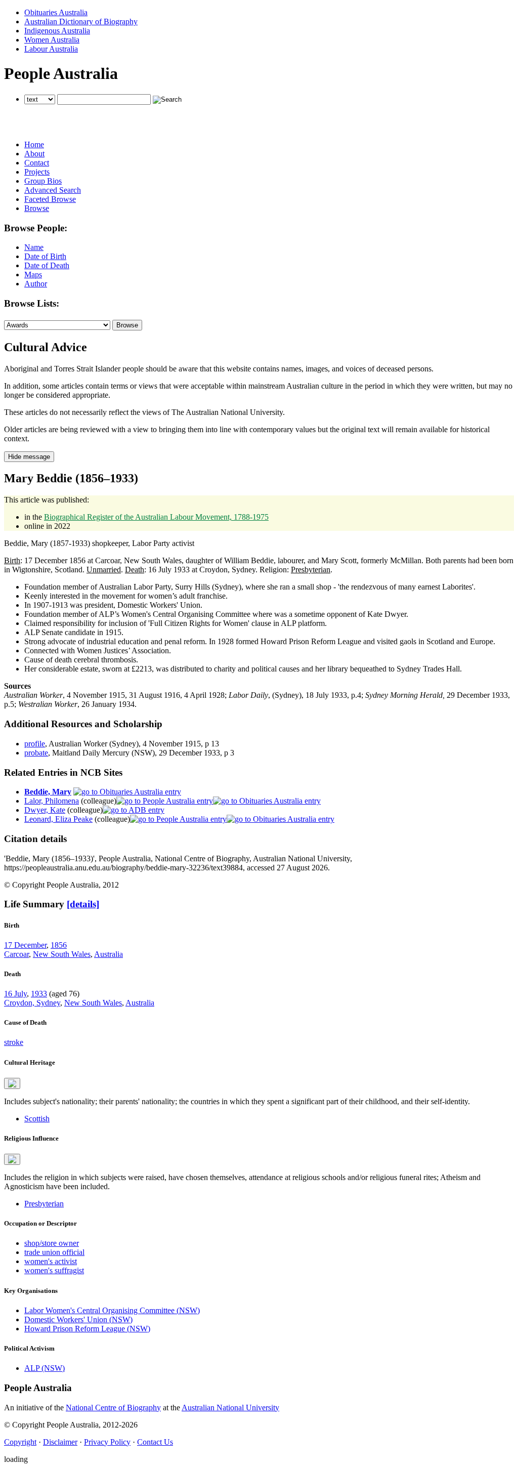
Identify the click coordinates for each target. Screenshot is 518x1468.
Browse (36, 208)
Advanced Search (52, 190)
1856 (59, 945)
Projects (37, 171)
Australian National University (230, 1407)
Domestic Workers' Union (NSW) (78, 1319)
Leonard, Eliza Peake (58, 819)
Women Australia (51, 39)
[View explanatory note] (12, 1083)
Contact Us (155, 1442)
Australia (108, 954)
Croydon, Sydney (32, 1002)
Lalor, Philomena (51, 800)
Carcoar (16, 954)
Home (34, 144)
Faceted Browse (50, 199)
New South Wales (62, 954)
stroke (13, 1042)
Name (34, 247)
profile (34, 743)
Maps (33, 274)
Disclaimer (60, 1442)
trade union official (54, 1252)
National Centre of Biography (113, 1407)
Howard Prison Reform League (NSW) (87, 1328)
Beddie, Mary (47, 791)
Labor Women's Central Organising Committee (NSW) (112, 1310)
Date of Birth (45, 256)
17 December (25, 945)
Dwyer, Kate (44, 810)
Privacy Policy (107, 1442)
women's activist (50, 1261)
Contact (36, 162)
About (34, 153)
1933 (39, 993)
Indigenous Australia (57, 30)
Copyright (20, 1442)
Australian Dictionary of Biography (81, 21)
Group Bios (43, 181)
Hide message (29, 456)
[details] (83, 904)
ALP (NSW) (44, 1368)
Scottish (37, 1118)
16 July (15, 993)
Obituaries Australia (56, 12)
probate (36, 752)
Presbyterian (44, 1203)
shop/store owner (51, 1243)
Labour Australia (51, 49)
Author (35, 283)
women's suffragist (54, 1270)
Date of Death (46, 265)
